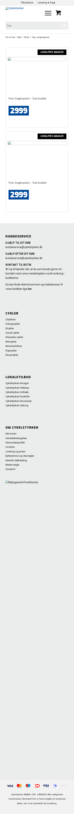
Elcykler (10, 328)
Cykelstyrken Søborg (17, 405)
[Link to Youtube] (48, 809)
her (30, 288)
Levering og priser (15, 451)
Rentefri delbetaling (16, 460)
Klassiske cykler (14, 337)
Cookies (10, 447)
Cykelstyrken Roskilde (18, 396)
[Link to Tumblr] (65, 809)
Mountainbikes (14, 346)
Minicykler (11, 341)
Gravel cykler (12, 332)
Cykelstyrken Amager (17, 383)
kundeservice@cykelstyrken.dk (24, 247)
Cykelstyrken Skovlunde (18, 401)
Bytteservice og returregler (20, 455)
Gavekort (10, 469)
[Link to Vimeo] (54, 809)
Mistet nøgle (12, 464)
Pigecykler (11, 350)
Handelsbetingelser (16, 438)
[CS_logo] (24, 13)
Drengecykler (13, 323)
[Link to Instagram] (60, 809)
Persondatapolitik (15, 442)
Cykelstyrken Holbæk (17, 392)
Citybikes (11, 319)
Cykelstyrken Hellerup (17, 387)
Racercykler (12, 355)
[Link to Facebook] (43, 809)
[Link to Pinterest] (37, 809)
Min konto (11, 433)
